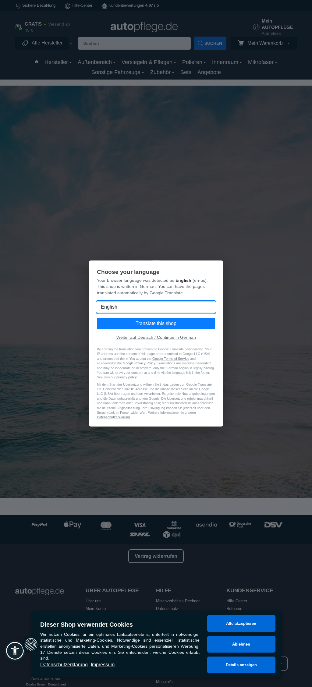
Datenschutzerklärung (64, 664)
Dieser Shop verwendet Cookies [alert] (86, 624)
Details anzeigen (241, 665)
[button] (15, 651)
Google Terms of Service (170, 358)
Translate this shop (156, 323)
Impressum (103, 664)
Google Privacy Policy (139, 363)
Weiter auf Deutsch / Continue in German (156, 337)
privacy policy (126, 377)
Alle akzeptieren (241, 623)
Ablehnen (241, 644)
